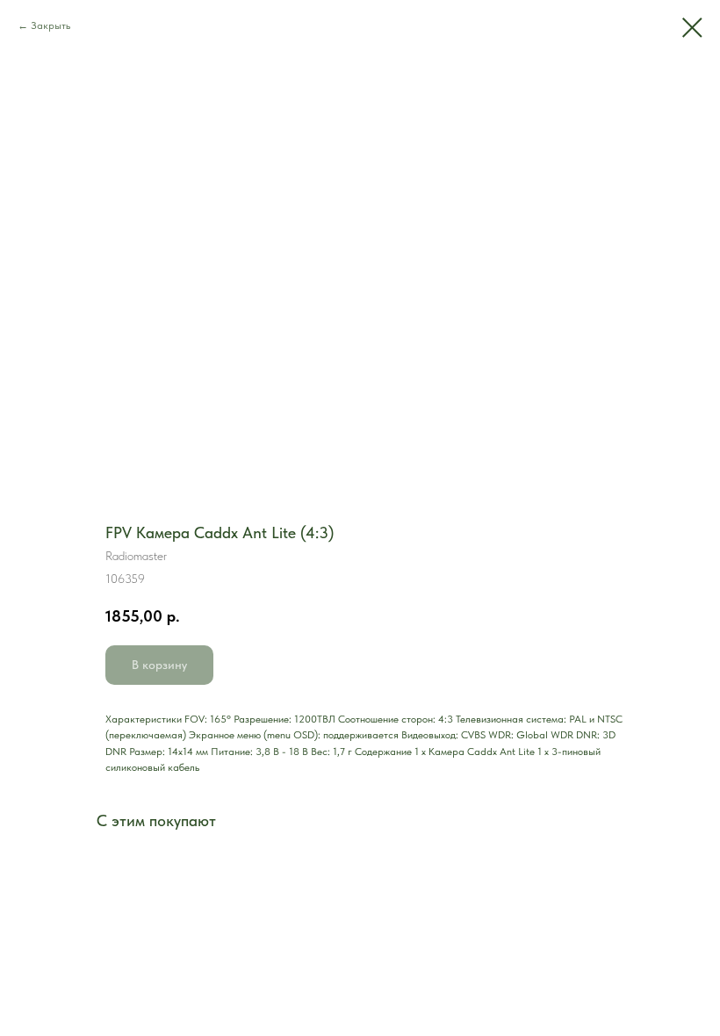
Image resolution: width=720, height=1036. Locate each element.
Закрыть (50, 25)
